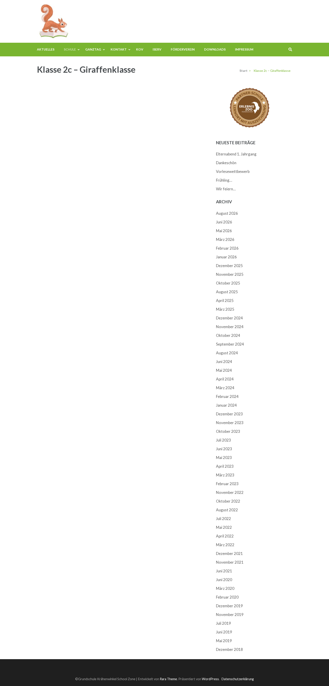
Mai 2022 (224, 527)
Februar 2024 (227, 396)
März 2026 (225, 239)
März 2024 (225, 387)
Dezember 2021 (229, 553)
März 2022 (225, 544)
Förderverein (183, 49)
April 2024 (225, 379)
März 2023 (225, 475)
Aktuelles (45, 49)
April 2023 (225, 466)
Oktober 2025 (228, 283)
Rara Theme (168, 679)
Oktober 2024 (228, 335)
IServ (157, 49)
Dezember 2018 (229, 649)
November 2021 (230, 562)
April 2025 (225, 300)
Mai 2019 (224, 640)
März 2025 (225, 309)
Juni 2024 (224, 361)
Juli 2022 (223, 518)
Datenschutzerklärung (237, 679)
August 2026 (227, 213)
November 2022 (230, 492)
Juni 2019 (224, 632)
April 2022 (225, 536)
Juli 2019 (223, 623)
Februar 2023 (227, 483)
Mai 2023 (224, 457)
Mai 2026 (224, 230)
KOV (139, 49)
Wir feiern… (226, 189)
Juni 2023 (224, 448)
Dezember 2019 (229, 605)
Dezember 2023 (229, 414)
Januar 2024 (226, 405)
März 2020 (225, 588)
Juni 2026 (224, 222)
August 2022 (227, 510)
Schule (70, 49)
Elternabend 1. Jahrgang (236, 154)
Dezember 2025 (229, 265)
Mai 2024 (224, 370)
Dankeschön (226, 162)
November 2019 (230, 614)
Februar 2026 (227, 248)
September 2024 (230, 344)
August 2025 (227, 291)
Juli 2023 (223, 440)
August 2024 (227, 352)
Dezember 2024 (229, 318)
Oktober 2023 (228, 431)
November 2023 (230, 422)
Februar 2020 (227, 597)
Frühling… (224, 180)
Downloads (215, 49)
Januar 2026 (226, 257)
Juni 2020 (224, 579)
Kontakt (119, 49)
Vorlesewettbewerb (233, 171)
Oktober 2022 (228, 501)
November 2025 (230, 274)
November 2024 (230, 326)
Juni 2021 (224, 571)
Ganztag (93, 49)
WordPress (210, 679)
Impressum (244, 49)
